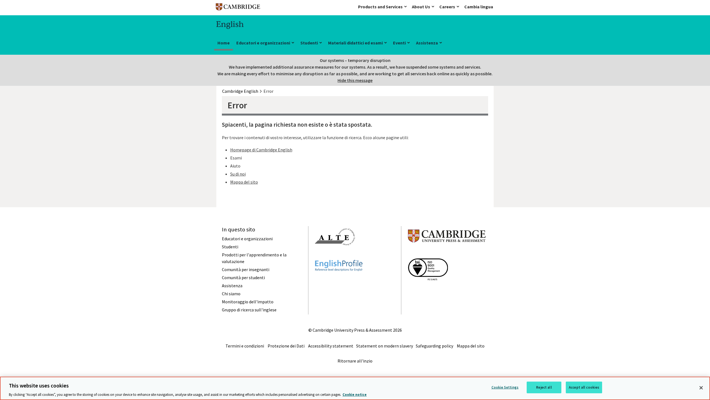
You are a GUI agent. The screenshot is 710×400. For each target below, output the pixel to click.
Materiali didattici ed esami (355, 43)
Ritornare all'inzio (355, 361)
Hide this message (355, 80)
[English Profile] (338, 281)
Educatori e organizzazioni (263, 43)
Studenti (309, 43)
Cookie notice (355, 394)
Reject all (544, 387)
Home (223, 43)
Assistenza (427, 43)
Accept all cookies (584, 387)
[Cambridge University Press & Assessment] (447, 253)
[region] (355, 388)
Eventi (399, 43)
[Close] (701, 388)
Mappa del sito (244, 182)
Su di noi (238, 174)
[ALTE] (335, 255)
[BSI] (428, 290)
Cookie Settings (505, 387)
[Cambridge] (238, 8)
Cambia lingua (478, 6)
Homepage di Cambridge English (261, 149)
